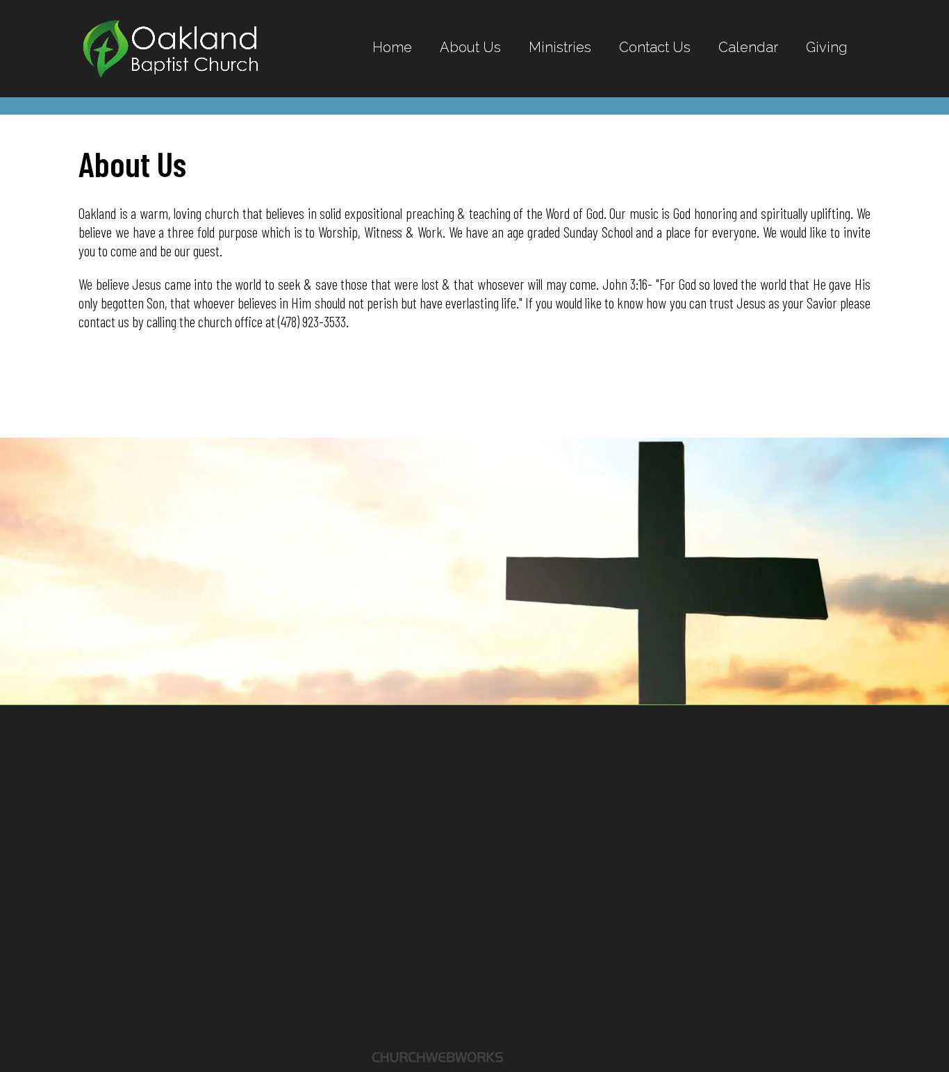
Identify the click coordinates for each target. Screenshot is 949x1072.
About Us (470, 47)
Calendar (748, 47)
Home (392, 47)
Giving (827, 47)
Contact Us (655, 47)
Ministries (560, 47)
